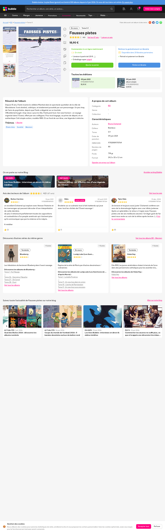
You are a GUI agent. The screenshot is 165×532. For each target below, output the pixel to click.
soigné (89, 59)
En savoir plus (127, 2)
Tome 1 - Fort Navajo (12, 272)
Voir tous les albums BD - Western (149, 238)
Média (102, 15)
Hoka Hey (115, 274)
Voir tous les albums (12, 285)
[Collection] (124, 9)
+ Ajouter (18, 123)
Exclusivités (66, 16)
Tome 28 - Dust (10, 282)
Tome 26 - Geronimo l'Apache (15, 277)
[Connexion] (131, 9)
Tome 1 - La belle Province (68, 277)
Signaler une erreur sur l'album (103, 162)
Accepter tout (143, 526)
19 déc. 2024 (156, 199)
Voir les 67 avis (93, 37)
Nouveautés (81, 16)
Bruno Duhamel (114, 124)
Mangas (26, 15)
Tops (90, 15)
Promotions (52, 16)
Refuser (157, 526)
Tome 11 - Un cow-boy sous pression (71, 287)
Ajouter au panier (92, 65)
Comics (15, 15)
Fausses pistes (19, 22)
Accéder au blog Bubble (153, 172)
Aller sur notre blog (154, 300)
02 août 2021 (102, 199)
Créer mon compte (152, 9)
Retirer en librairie (139, 65)
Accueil (5, 22)
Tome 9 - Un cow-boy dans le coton (71, 282)
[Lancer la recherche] (111, 9)
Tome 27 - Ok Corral (12, 280)
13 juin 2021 (49, 199)
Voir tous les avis (155, 193)
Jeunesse (39, 15)
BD (5, 15)
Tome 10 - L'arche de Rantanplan (70, 285)
